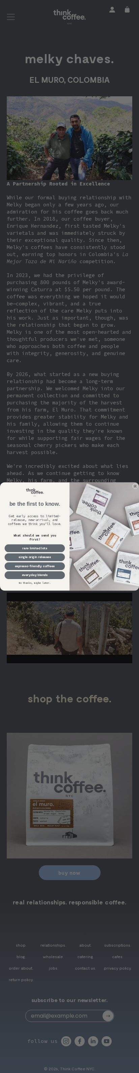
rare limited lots (34, 548)
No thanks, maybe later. (35, 582)
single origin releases (35, 557)
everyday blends (35, 575)
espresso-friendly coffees (35, 566)
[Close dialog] (135, 486)
